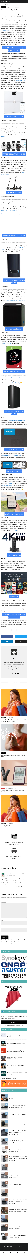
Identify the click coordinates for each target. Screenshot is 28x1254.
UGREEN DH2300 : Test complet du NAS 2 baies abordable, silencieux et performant (18, 1158)
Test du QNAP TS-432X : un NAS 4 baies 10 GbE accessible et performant (18, 1201)
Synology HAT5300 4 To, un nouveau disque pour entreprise (14, 842)
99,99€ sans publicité (7, 485)
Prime (14, 630)
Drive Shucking (16, 382)
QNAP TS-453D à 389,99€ (14, 329)
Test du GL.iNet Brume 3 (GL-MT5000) (16, 1065)
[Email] (21, 641)
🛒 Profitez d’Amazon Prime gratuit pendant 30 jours (14, 49)
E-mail (2, 927)
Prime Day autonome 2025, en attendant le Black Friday (13, 756)
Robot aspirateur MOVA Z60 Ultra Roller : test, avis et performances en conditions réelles (18, 1149)
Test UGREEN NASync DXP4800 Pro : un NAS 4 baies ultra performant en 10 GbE (17, 1132)
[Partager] (7, 636)
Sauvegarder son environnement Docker (16, 1043)
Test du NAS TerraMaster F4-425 (17, 1167)
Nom (2, 920)
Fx (14, 659)
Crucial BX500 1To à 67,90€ (14, 450)
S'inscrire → (14, 1022)
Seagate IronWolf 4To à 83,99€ (14, 371)
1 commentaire (16, 7)
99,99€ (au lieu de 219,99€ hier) (9, 210)
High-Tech (3, 788)
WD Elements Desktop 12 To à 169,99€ (14, 412)
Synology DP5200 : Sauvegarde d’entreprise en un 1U (17, 1035)
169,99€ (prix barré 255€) (13, 377)
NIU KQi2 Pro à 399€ (14, 192)
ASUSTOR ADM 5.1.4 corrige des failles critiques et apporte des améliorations (16, 1050)
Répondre (24, 873)
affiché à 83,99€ (7, 343)
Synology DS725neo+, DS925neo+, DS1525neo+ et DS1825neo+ (15, 1058)
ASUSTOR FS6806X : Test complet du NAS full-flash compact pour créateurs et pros (18, 1175)
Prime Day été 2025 (5, 825)
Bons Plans (3, 7)
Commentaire (3, 902)
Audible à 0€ (14, 597)
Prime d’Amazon (5, 30)
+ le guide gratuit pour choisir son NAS (14, 1025)
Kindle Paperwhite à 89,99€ (14, 514)
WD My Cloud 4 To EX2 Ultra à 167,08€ (14, 281)
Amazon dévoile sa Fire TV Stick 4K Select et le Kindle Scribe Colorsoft (12, 791)
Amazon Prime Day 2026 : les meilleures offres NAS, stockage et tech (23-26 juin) (14, 720)
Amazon (9, 630)
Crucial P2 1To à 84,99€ (14, 471)
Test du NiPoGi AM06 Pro (15, 1219)
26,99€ (15, 530)
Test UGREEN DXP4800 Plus (16, 1193)
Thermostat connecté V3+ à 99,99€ (14, 235)
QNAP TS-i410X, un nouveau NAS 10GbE (14, 856)
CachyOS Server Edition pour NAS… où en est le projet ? (17, 1073)
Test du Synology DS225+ (15, 1184)
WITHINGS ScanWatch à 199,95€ (14, 154)
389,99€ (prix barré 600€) (11, 300)
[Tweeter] (21, 636)
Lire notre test (22, 300)
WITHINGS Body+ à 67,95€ (14, 116)
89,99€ (10, 483)
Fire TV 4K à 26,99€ (14, 555)
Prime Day (20, 630)
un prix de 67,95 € (20, 80)
